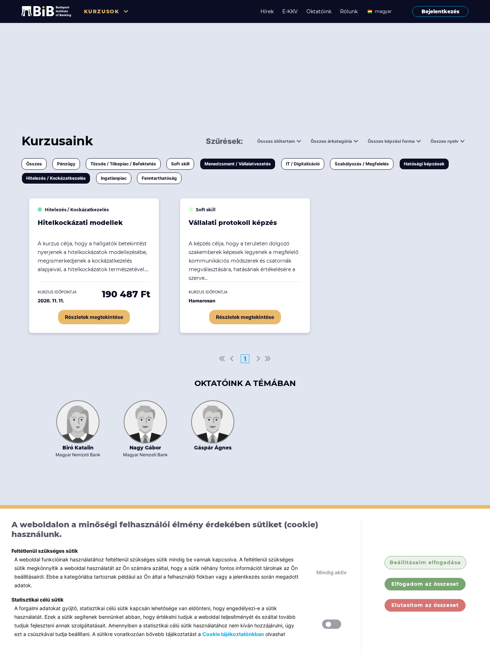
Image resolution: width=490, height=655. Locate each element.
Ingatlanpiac (114, 178)
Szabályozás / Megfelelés (362, 163)
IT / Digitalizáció (303, 163)
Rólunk (349, 11)
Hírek (267, 11)
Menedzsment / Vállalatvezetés (237, 163)
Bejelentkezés (440, 11)
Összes (34, 163)
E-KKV (290, 11)
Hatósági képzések (424, 163)
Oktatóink (318, 11)
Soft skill (180, 163)
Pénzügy (66, 163)
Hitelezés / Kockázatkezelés (56, 178)
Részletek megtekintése (94, 317)
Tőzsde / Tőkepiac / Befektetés (123, 163)
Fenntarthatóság (159, 178)
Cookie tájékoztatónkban (233, 634)
